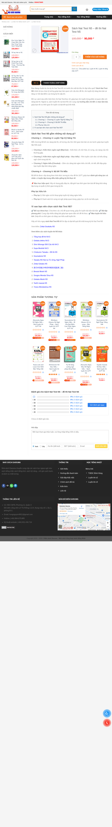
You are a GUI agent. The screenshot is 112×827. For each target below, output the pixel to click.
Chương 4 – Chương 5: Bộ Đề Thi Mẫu (50, 122)
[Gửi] (74, 9)
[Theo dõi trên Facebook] (3, 486)
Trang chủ (48, 17)
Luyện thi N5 (94, 69)
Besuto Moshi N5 (40, 271)
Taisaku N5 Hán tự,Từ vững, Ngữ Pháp (49, 260)
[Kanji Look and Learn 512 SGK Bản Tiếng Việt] (38, 354)
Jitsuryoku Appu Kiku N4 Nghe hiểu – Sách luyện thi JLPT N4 (85, 369)
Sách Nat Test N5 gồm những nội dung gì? (49, 117)
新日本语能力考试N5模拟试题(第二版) (48, 268)
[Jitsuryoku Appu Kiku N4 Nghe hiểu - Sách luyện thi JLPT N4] (86, 354)
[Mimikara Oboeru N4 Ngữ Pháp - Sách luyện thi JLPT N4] (54, 309)
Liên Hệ (106, 21)
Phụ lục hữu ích (42, 125)
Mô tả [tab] (36, 83)
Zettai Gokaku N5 (40, 264)
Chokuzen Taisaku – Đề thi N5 (45, 252)
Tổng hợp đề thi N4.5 (42, 237)
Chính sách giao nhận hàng (80, 63)
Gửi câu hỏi (101, 446)
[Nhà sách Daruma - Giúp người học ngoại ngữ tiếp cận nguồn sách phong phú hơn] (14, 10)
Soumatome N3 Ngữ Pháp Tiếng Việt (102, 322)
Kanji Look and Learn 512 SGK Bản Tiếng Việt (38, 367)
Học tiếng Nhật (83, 17)
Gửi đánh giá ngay (97, 405)
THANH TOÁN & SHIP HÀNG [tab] (54, 83)
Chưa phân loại (84, 69)
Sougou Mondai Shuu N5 (43, 275)
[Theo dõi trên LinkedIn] (15, 486)
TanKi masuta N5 (40, 283)
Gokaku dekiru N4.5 (41, 241)
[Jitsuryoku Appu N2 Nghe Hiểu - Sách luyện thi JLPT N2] (38, 309)
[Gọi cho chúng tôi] (11, 486)
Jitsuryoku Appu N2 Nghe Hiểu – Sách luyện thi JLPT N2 (38, 323)
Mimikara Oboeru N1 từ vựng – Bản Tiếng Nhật (86, 323)
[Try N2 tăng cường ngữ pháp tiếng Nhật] (70, 354)
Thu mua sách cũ (90, 21)
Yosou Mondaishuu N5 (42, 287)
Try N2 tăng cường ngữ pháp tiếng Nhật (70, 367)
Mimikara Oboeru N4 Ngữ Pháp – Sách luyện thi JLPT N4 (54, 324)
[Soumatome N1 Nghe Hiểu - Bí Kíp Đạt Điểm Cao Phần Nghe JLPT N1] (70, 309)
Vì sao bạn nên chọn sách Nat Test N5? (48, 128)
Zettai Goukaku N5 (47, 226)
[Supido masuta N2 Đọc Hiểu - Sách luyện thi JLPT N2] (102, 354)
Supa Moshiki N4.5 (41, 248)
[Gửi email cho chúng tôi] (7, 486)
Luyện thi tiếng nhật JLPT (20, 22)
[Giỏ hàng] (87, 9)
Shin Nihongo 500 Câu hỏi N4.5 (46, 244)
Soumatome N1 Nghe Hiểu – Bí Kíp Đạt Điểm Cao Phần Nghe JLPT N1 (70, 324)
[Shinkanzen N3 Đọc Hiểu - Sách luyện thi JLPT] (54, 354)
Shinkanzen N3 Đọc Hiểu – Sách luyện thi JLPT (54, 368)
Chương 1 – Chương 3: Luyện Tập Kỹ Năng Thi (53, 120)
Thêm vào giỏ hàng (95, 57)
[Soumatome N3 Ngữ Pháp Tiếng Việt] (102, 309)
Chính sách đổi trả (77, 65)
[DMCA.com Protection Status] (8, 527)
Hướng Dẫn (101, 17)
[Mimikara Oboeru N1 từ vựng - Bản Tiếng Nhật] (86, 309)
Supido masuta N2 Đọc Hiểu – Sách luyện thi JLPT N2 (102, 368)
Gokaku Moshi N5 (41, 279)
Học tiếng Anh (64, 17)
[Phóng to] (34, 51)
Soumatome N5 (40, 256)
